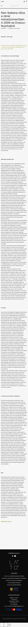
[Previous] (2, 625)
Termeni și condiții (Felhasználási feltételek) (14, 576)
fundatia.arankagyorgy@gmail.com (16, 606)
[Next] (6, 625)
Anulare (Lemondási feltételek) (14, 584)
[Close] (9, 625)
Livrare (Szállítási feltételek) (14, 582)
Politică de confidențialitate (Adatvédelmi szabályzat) (14, 578)
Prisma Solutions (22, 618)
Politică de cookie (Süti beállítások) (14, 580)
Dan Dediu (3, 28)
